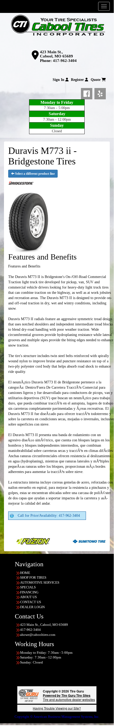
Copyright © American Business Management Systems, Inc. (57, 717)
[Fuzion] (23, 541)
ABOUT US (28, 597)
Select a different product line (34, 173)
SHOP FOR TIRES (33, 577)
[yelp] (100, 92)
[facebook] (87, 92)
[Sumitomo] (79, 541)
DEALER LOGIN (32, 607)
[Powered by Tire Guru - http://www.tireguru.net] (29, 695)
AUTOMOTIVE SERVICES (39, 582)
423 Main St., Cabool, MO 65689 (56, 54)
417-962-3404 (65, 60)
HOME (25, 573)
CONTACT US (30, 602)
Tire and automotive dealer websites (69, 697)
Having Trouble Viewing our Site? (57, 708)
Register (78, 80)
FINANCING (29, 592)
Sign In (59, 80)
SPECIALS (28, 587)
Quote (96, 80)
